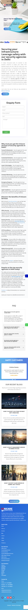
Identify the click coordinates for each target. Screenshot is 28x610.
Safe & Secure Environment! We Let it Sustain (14, 19)
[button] (12, 379)
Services (3, 531)
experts (11, 260)
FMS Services (4, 548)
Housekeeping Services (5, 550)
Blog (2, 533)
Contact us (3, 542)
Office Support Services (5, 555)
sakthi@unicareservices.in (6, 592)
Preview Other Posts (14, 501)
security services (13, 201)
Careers (2, 535)
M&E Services (4, 557)
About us (3, 528)
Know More (7, 30)
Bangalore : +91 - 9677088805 (7, 584)
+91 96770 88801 (19, 1)
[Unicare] (7, 42)
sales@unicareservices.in (6, 590)
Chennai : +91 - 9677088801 (6, 583)
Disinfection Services (5, 560)
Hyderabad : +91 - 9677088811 (7, 586)
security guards (21, 222)
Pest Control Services (5, 558)
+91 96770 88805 (11, 1)
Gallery (2, 538)
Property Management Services (7, 553)
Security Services (4, 551)
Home (2, 526)
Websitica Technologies (16, 605)
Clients (2, 540)
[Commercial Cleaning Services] (13, 42)
